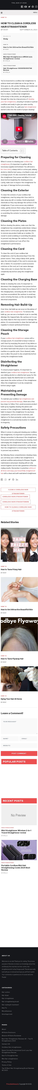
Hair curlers (6, 992)
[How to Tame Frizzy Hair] (19, 545)
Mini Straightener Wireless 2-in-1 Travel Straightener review (16, 831)
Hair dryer (5, 995)
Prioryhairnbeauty (12, 1084)
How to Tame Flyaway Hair (12, 659)
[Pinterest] (33, 6)
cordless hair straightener (13, 312)
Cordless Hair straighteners (11, 1047)
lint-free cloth (6, 169)
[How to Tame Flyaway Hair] (19, 634)
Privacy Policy (7, 1062)
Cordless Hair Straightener (15, 496)
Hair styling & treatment (10, 1005)
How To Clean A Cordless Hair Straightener (18, 507)
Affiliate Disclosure (9, 1032)
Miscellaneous (7, 1011)
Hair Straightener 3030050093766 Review (17, 69)
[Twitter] (29, 6)
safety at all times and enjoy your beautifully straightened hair (18, 470)
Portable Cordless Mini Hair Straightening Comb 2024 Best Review (15, 867)
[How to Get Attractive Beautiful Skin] (19, 589)
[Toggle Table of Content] (21, 151)
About (4, 1029)
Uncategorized (7, 1014)
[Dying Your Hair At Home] (19, 678)
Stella (7, 61)
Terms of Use (6, 1065)
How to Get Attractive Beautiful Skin (18, 47)
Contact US (6, 1044)
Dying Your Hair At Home (11, 699)
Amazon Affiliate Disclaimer (11, 1036)
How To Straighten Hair (10, 1055)
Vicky (5, 30)
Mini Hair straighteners (10, 1059)
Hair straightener (9, 54)
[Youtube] (25, 6)
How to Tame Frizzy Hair (11, 569)
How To (4, 17)
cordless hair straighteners (15, 502)
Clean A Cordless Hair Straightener (18, 490)
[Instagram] (36, 6)
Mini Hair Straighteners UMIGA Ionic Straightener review (17, 58)
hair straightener (30, 107)
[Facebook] (22, 6)
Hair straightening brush (10, 1001)
